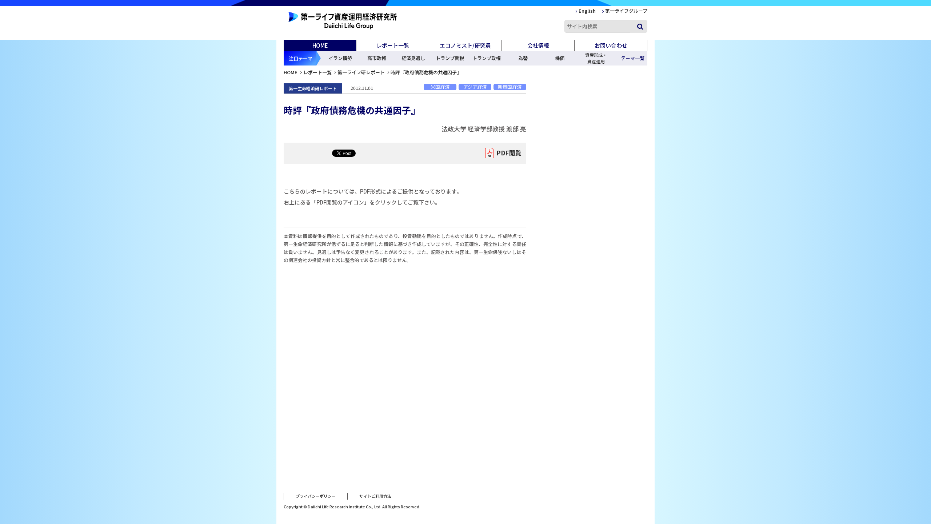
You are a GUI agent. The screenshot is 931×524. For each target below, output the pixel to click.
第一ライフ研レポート (361, 72)
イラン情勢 (340, 58)
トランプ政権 (486, 58)
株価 (559, 58)
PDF (509, 152)
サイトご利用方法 (375, 496)
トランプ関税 (450, 58)
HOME (320, 45)
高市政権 (376, 58)
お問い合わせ (611, 45)
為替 (523, 58)
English (587, 10)
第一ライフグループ (626, 10)
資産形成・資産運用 (596, 58)
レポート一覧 (317, 72)
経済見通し (413, 58)
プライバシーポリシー (316, 496)
